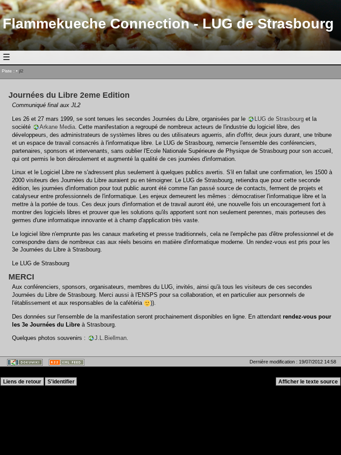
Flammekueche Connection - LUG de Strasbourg (168, 24)
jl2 (21, 70)
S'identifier (61, 382)
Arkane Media (57, 127)
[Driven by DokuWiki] (23, 364)
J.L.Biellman (111, 338)
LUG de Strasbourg (279, 119)
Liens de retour (22, 382)
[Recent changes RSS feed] (65, 364)
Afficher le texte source (308, 382)
